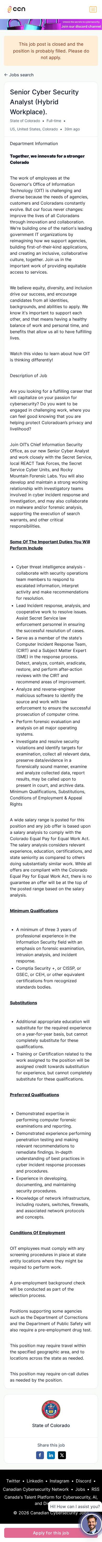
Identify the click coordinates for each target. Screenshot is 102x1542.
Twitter (13, 1480)
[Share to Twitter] (62, 1455)
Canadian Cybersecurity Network (36, 1489)
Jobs (80, 1489)
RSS (95, 1489)
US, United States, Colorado (34, 129)
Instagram (59, 1480)
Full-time (54, 120)
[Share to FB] (40, 1455)
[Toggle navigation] (93, 9)
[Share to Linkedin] (51, 1455)
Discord (83, 1480)
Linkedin (35, 1480)
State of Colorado (25, 120)
